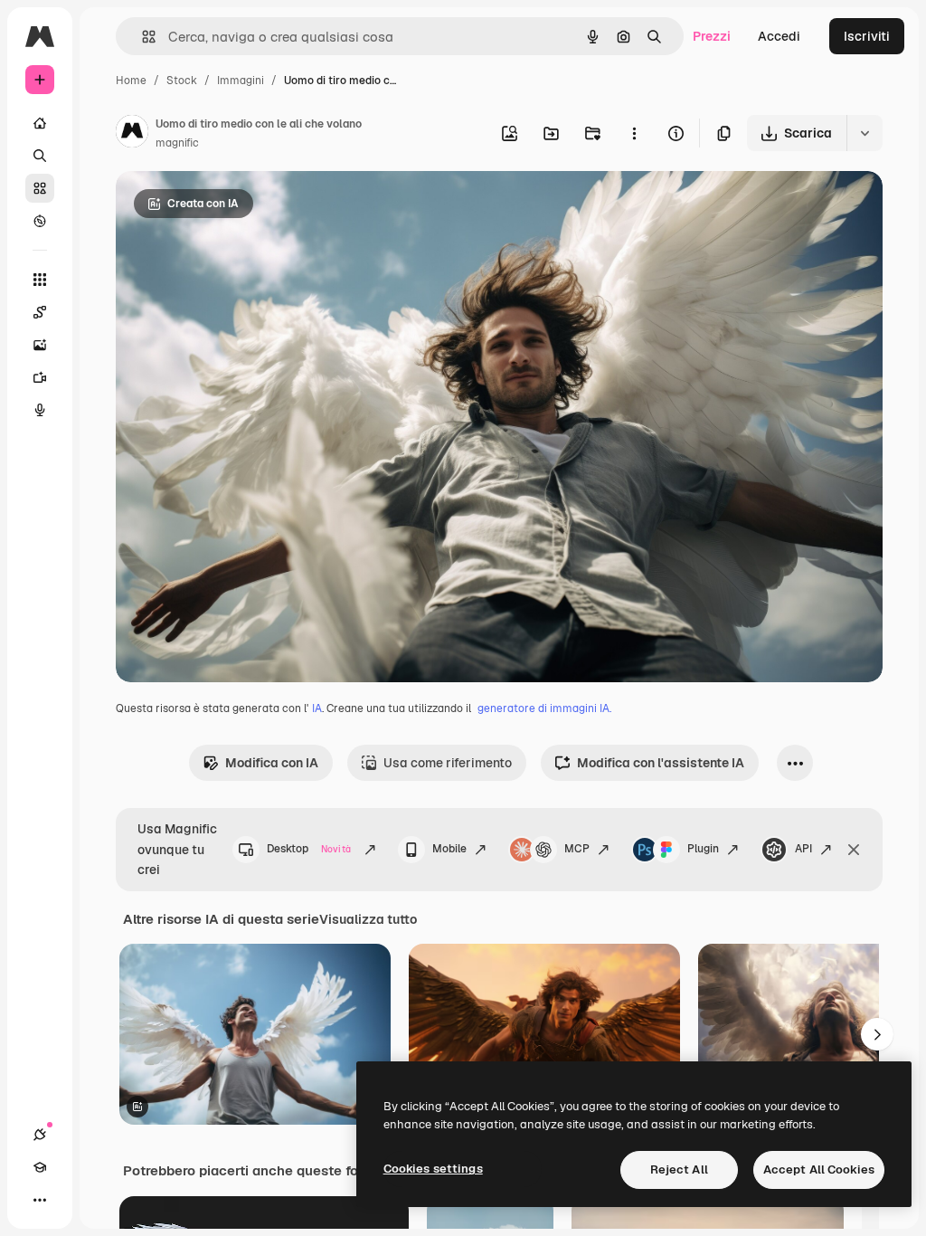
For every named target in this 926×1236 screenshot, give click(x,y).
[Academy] (39, 1167)
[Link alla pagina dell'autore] (132, 134)
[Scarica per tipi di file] (864, 133)
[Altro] (39, 1199)
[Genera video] (39, 377)
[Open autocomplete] (141, 36)
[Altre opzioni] (634, 133)
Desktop (309, 848)
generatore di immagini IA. (544, 708)
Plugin (703, 848)
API (803, 848)
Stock (181, 80)
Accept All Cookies (818, 1169)
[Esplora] (39, 220)
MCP (577, 848)
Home (131, 80)
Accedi (779, 36)
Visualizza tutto (368, 919)
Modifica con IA (271, 763)
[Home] (39, 123)
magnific (177, 143)
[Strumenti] (39, 279)
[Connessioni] (39, 1134)
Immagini (240, 80)
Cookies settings (433, 1168)
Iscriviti (867, 36)
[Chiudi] (853, 849)
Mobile (449, 848)
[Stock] (39, 188)
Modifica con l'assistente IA (660, 763)
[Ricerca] (39, 155)
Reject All (679, 1169)
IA (317, 708)
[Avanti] (877, 1034)
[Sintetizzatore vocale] (39, 409)
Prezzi (712, 36)
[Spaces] (39, 312)
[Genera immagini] (39, 344)
